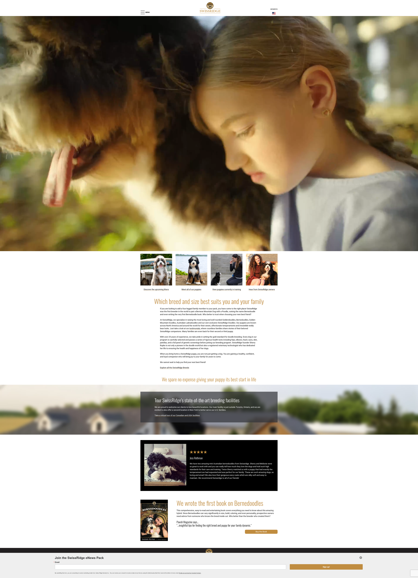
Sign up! (326, 567)
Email (57, 562)
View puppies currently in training (226, 289)
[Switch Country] (274, 13)
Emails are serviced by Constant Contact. (190, 573)
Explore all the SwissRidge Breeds (174, 368)
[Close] (360, 557)
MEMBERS (274, 9)
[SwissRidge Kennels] (210, 8)
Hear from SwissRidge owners (262, 289)
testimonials (194, 328)
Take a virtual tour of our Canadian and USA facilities (177, 415)
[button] (145, 12)
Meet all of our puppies (191, 289)
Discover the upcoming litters (156, 289)
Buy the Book (261, 532)
